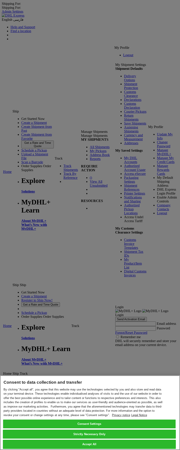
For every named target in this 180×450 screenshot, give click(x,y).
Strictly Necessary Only (89, 434)
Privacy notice (121, 415)
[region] (90, 412)
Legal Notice (139, 415)
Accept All (89, 444)
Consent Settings (89, 423)
